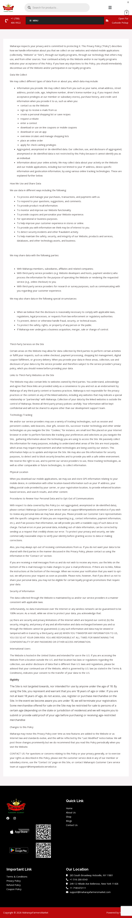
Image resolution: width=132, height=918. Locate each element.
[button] (110, 7)
